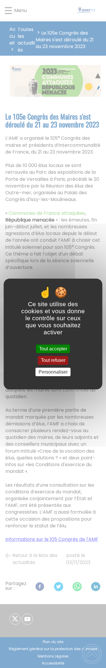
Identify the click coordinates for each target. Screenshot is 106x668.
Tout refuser (53, 360)
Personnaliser (53, 371)
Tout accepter (53, 348)
